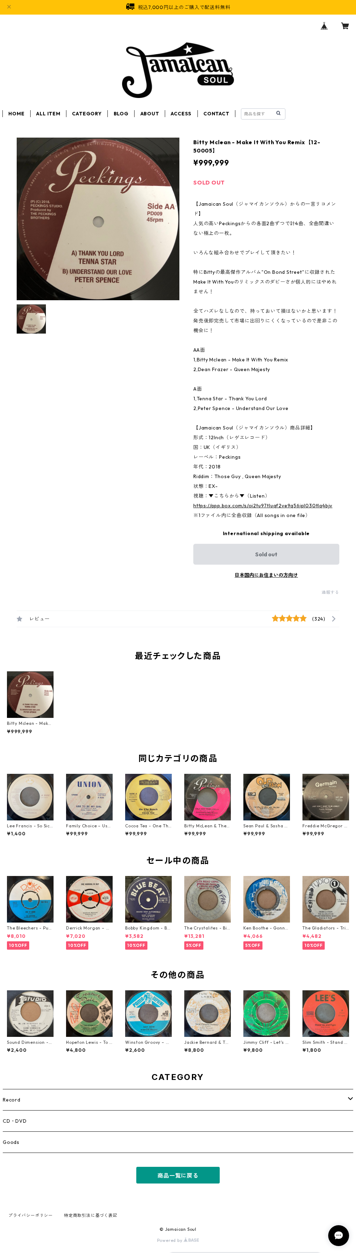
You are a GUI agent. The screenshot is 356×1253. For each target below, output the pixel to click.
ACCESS (181, 113)
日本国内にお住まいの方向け (266, 575)
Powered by (170, 1240)
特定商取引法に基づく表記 (91, 1215)
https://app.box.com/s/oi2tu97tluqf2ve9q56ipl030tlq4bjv (262, 505)
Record (12, 1100)
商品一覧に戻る (178, 1175)
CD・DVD (15, 1121)
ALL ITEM (48, 113)
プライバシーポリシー (30, 1215)
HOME (16, 113)
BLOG (121, 113)
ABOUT (149, 113)
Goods (11, 1142)
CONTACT (216, 113)
